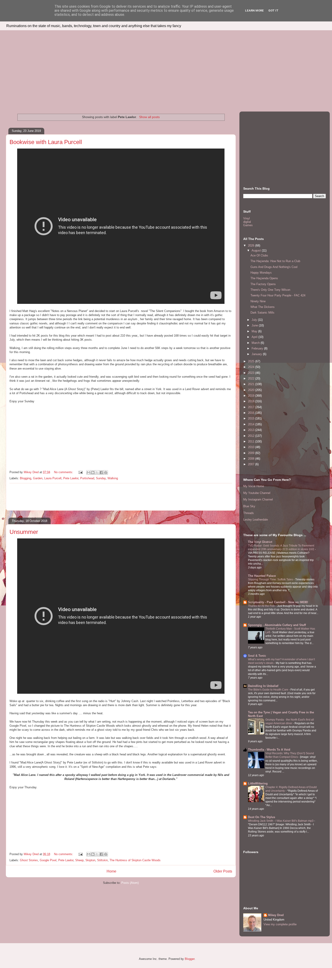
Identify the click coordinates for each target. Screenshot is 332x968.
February (258, 348)
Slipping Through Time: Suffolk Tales (271, 579)
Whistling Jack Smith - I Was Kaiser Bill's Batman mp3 (281, 820)
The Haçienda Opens (264, 278)
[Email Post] (80, 472)
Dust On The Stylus (261, 817)
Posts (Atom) (130, 882)
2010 (251, 447)
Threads (248, 513)
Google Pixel (48, 860)
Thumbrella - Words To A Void (269, 749)
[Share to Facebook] (101, 472)
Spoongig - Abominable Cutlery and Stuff (277, 625)
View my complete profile (280, 924)
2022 (251, 378)
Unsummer (23, 531)
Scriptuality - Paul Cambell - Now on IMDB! (278, 602)
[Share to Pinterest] (105, 472)
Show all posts (149, 117)
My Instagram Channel (258, 499)
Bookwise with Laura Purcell (45, 142)
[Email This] (88, 472)
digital (247, 221)
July (255, 319)
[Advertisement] (166, 64)
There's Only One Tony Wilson (270, 289)
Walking (113, 478)
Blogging (25, 478)
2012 (251, 435)
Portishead (87, 478)
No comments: (64, 472)
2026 (251, 245)
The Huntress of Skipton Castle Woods (135, 860)
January (257, 354)
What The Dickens (262, 307)
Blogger (189, 959)
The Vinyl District (260, 542)
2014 (251, 424)
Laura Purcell (52, 478)
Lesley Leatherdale (255, 519)
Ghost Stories (29, 860)
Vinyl (246, 218)
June (255, 325)
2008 (251, 458)
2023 (251, 373)
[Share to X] (97, 472)
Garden (37, 478)
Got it (273, 10)
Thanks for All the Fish (262, 605)
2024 (251, 367)
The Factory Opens (263, 284)
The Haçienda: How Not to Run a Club (275, 261)
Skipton (90, 860)
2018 (251, 401)
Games (248, 225)
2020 (251, 390)
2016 (251, 412)
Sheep (79, 860)
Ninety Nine (258, 301)
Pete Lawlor (70, 478)
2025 (251, 361)
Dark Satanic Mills (262, 312)
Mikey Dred (276, 915)
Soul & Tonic (257, 655)
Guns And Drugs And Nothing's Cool (273, 267)
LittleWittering (258, 783)
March (256, 342)
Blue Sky (249, 506)
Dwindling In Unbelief (263, 686)
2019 (251, 395)
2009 (251, 453)
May (255, 331)
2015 (251, 418)
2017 (251, 407)
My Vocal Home (253, 486)
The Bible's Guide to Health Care (268, 689)
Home (111, 871)
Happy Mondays (261, 272)
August (257, 250)
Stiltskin (102, 860)
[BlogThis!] (93, 472)
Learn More (254, 10)
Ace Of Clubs (259, 255)
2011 (251, 441)
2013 (251, 430)
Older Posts (222, 871)
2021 (251, 384)
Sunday (101, 478)
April (255, 337)
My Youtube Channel (256, 493)
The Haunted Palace (262, 575)
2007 (251, 464)
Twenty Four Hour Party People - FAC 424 (277, 295)
